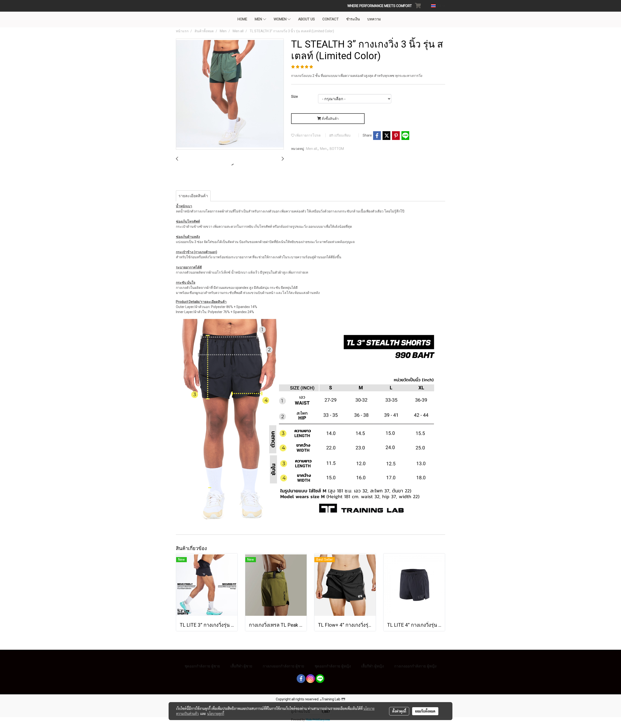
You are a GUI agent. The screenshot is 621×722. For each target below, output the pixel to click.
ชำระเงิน (353, 19)
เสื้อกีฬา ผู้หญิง (372, 666)
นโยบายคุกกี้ (215, 713)
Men (323, 149)
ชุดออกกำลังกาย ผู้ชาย (202, 666)
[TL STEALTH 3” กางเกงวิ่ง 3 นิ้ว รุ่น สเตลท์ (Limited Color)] (230, 94)
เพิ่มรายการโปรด (307, 135)
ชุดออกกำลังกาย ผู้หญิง (333, 666)
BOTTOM (337, 149)
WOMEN (280, 19)
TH (439, 6)
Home (242, 19)
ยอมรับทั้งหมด (425, 711)
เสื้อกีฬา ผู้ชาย (241, 666)
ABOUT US (306, 19)
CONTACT (330, 19)
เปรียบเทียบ (342, 135)
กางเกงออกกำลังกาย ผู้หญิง (415, 666)
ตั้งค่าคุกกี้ (399, 711)
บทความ (374, 19)
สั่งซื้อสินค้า (330, 119)
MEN (259, 19)
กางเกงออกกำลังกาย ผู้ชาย (283, 666)
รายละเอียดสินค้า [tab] (193, 196)
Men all (312, 149)
